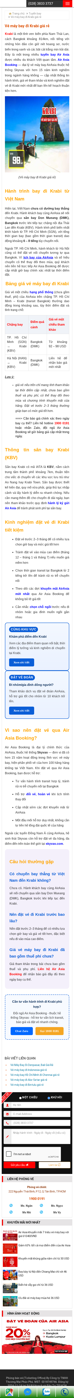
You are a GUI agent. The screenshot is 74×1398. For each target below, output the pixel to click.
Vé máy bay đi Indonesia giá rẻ (28, 1069)
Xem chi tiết (22, 662)
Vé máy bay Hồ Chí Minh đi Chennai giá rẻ (35, 1074)
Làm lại (53, 1165)
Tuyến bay (35, 13)
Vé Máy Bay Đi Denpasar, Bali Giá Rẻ (31, 1065)
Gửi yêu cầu (18, 1165)
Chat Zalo (21, 1031)
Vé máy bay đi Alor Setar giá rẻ (28, 1079)
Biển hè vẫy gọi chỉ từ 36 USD (35, 1284)
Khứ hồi (56, 1097)
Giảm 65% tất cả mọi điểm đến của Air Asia (44, 1245)
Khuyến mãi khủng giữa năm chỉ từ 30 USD (43, 1258)
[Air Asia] (12, 0)
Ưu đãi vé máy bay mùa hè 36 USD (38, 1298)
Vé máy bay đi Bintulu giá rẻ (27, 1084)
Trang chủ (18, 13)
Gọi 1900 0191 (49, 1031)
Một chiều (30, 1097)
